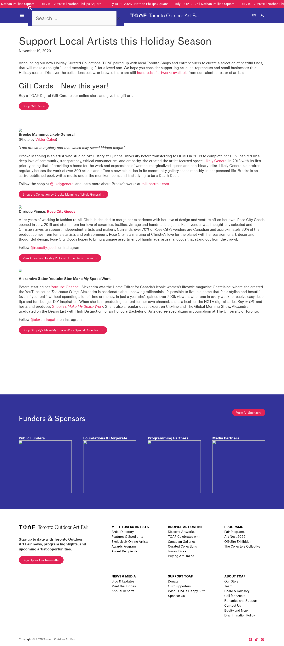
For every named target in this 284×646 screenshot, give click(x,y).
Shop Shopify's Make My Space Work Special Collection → (63, 330)
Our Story (231, 581)
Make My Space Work (85, 306)
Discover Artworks (181, 531)
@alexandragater (45, 319)
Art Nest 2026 (234, 536)
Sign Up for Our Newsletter (41, 560)
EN (254, 15)
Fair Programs (234, 531)
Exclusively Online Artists (129, 541)
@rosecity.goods (44, 247)
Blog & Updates (122, 581)
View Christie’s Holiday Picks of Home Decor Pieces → (60, 258)
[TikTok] (256, 639)
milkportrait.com (155, 183)
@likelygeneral (62, 183)
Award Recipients (124, 551)
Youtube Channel (65, 287)
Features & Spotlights (127, 536)
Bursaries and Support (240, 600)
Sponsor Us (176, 596)
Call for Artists (234, 596)
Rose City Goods (61, 211)
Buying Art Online (181, 556)
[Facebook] (250, 639)
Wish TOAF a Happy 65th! (187, 591)
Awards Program (123, 546)
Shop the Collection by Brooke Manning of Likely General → (63, 194)
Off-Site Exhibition (237, 541)
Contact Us (232, 605)
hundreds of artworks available (162, 72)
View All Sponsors (248, 412)
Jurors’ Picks (177, 551)
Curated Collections (182, 546)
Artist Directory (122, 531)
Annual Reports (122, 591)
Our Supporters (179, 586)
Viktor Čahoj (45, 139)
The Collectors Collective (242, 546)
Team (228, 586)
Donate (173, 581)
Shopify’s (60, 306)
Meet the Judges (123, 586)
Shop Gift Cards (34, 106)
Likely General (215, 161)
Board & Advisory (236, 591)
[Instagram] (262, 639)
